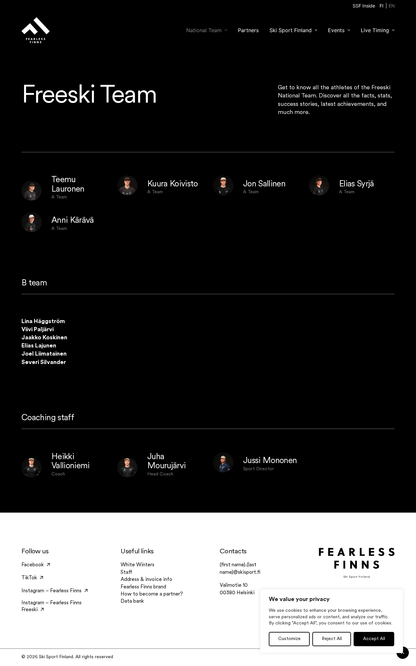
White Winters (137, 565)
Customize (289, 638)
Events (336, 30)
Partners (248, 30)
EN (392, 5)
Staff (126, 572)
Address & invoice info (146, 579)
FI (382, 5)
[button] (31, 190)
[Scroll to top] (402, 653)
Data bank (132, 601)
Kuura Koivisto (172, 184)
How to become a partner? (152, 594)
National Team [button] (204, 30)
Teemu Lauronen (67, 185)
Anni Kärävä (72, 220)
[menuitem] (363, 5)
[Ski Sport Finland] (35, 30)
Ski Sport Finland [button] (290, 30)
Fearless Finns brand (143, 587)
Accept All (374, 638)
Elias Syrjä (356, 184)
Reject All (332, 638)
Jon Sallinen (264, 184)
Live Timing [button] (375, 30)
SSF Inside (364, 5)
